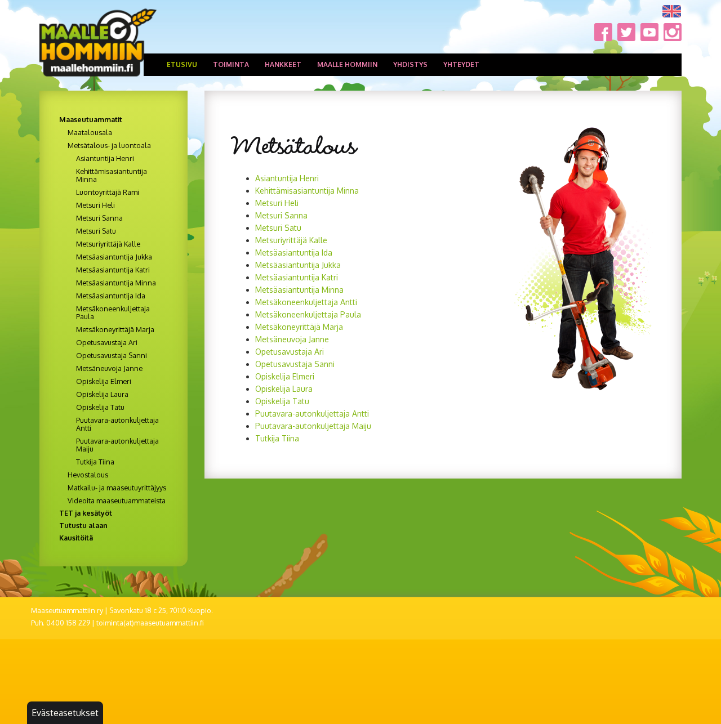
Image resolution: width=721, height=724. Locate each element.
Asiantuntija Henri (287, 178)
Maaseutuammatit (90, 119)
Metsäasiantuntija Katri (296, 277)
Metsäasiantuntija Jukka (298, 265)
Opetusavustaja (284, 364)
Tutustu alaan (83, 525)
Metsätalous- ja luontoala (109, 145)
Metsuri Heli (277, 203)
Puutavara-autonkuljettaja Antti (312, 413)
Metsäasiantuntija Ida (293, 252)
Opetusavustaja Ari (289, 351)
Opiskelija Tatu (282, 401)
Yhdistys (410, 64)
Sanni (324, 364)
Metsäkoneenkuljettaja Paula (308, 314)
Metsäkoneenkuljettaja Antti (306, 302)
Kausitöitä (76, 537)
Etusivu (182, 64)
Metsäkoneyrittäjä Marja (299, 327)
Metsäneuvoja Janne (292, 339)
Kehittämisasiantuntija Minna (307, 190)
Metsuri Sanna (281, 215)
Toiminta (231, 64)
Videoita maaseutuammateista (117, 500)
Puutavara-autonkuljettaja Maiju (313, 426)
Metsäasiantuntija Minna (299, 289)
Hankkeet (283, 64)
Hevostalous (88, 475)
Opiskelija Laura (284, 389)
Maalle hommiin (347, 64)
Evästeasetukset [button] (65, 712)
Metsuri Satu (278, 228)
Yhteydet (461, 64)
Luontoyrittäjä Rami (107, 192)
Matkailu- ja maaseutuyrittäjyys (117, 487)
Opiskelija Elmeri (284, 376)
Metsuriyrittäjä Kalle (291, 240)
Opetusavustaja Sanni (111, 355)
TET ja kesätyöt (85, 512)
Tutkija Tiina (277, 438)
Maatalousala (90, 132)
